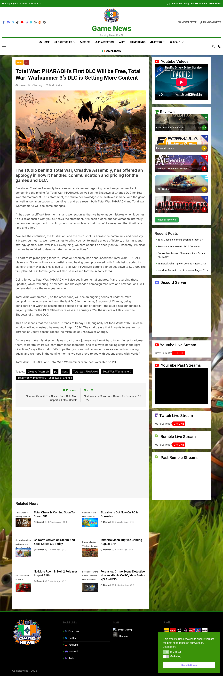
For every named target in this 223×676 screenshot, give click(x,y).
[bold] (31, 22)
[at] (35, 22)
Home (45, 42)
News (19, 62)
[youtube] (22, 22)
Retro (157, 42)
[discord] (8, 22)
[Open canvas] (4, 46)
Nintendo (139, 42)
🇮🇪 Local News (111, 50)
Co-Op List (188, 3)
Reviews (216, 3)
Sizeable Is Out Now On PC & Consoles (179, 246)
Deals (176, 42)
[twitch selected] (26, 22)
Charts (174, 3)
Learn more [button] (169, 646)
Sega (65, 371)
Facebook (73, 631)
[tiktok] (17, 22)
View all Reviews (166, 219)
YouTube (73, 644)
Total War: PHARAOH (85, 371)
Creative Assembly (38, 371)
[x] (13, 22)
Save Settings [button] (189, 665)
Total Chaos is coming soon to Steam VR (180, 239)
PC (123, 42)
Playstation (105, 42)
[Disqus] (80, 453)
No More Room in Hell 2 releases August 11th (183, 270)
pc (55, 371)
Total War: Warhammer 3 (117, 371)
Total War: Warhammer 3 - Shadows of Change (45, 377)
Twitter (72, 638)
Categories (64, 42)
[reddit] (40, 22)
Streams (202, 3)
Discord (73, 651)
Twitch (72, 658)
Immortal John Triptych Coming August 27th (182, 263)
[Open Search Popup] (213, 46)
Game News (111, 28)
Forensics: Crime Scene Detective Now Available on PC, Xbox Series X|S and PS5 (123, 575)
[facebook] (4, 22)
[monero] (44, 22)
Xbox (86, 42)
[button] (166, 652)
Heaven (22, 85)
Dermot (40, 522)
